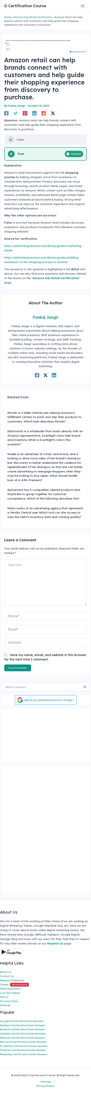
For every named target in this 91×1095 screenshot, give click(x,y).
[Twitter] (16, 113)
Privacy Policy (9, 1001)
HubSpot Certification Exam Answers (23, 1025)
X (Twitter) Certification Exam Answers (24, 1046)
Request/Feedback (12, 980)
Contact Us (7, 976)
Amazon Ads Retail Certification (33, 17)
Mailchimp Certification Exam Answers (23, 1054)
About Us (5, 971)
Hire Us (4, 996)
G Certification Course (25, 5)
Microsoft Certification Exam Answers (23, 1041)
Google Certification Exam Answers (22, 1021)
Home (7, 17)
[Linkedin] (34, 113)
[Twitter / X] (53, 113)
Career (13, 984)
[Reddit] (43, 113)
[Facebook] (6, 113)
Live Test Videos (10, 992)
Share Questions (10, 988)
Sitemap (5, 1005)
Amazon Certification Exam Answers (22, 1029)
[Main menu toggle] (83, 6)
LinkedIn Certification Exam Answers (23, 1033)
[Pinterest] (25, 113)
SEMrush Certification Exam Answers (22, 1037)
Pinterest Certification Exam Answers (23, 1050)
